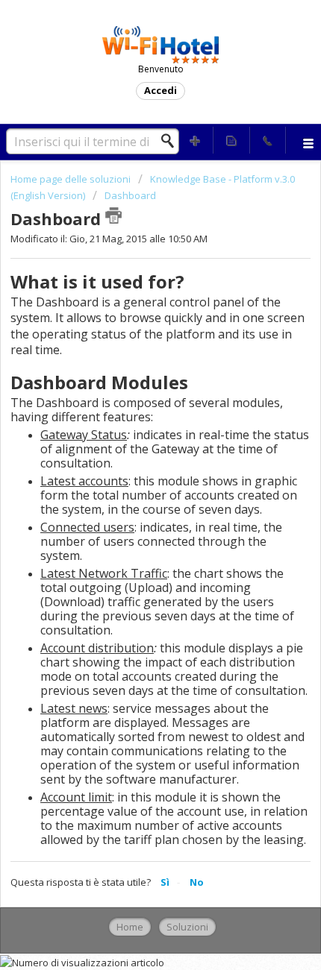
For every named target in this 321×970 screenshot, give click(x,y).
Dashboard (130, 195)
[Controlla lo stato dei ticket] (232, 140)
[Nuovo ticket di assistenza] (196, 140)
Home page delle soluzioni (71, 179)
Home (129, 926)
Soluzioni (187, 926)
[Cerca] (171, 140)
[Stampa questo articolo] (113, 215)
